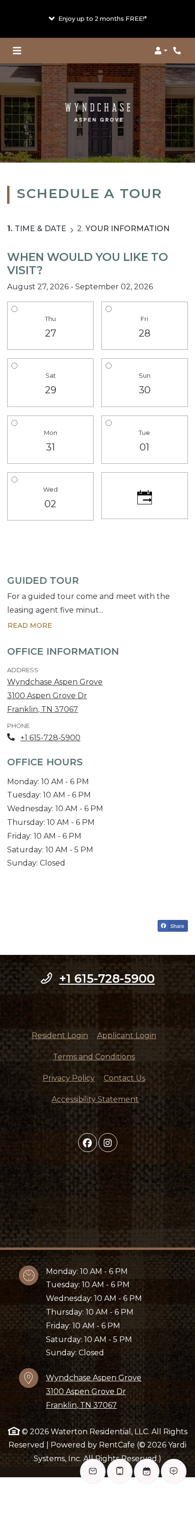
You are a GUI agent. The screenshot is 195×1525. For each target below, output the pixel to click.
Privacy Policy (69, 1078)
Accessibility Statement (95, 1099)
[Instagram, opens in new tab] (107, 1142)
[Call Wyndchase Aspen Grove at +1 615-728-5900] (178, 51)
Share (176, 925)
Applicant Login (126, 1035)
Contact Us (124, 1078)
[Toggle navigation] (17, 51)
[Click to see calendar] (144, 496)
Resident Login (60, 1035)
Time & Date (40, 228)
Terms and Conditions (94, 1056)
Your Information (127, 228)
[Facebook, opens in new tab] (87, 1142)
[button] (97, 19)
